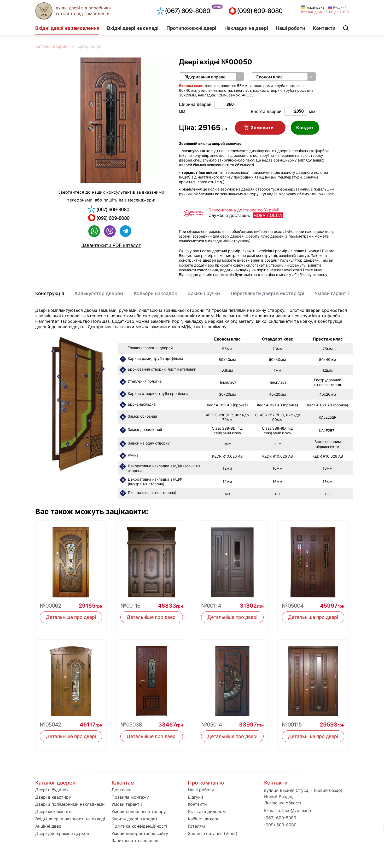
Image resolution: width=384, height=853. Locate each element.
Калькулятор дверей (99, 293)
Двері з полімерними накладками (70, 804)
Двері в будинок (52, 789)
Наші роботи (290, 28)
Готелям (196, 826)
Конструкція (49, 293)
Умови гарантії (332, 293)
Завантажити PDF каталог (111, 245)
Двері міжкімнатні (53, 811)
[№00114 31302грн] (232, 559)
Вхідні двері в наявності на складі (70, 818)
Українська (314, 7)
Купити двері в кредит (135, 818)
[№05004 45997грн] (313, 559)
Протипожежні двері (191, 28)
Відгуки (195, 797)
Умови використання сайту (140, 833)
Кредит (305, 127)
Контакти (324, 28)
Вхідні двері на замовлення (67, 28)
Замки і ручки (204, 293)
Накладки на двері (246, 28)
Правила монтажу (130, 797)
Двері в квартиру (53, 797)
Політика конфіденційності (139, 826)
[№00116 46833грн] (152, 559)
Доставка (121, 789)
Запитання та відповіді (135, 840)
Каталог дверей (51, 46)
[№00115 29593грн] (313, 678)
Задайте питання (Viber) (212, 833)
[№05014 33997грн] (232, 678)
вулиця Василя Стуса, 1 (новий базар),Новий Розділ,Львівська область (304, 796)
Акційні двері (48, 826)
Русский (339, 7)
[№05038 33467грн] (152, 678)
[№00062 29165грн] (71, 559)
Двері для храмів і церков (62, 833)
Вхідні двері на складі (133, 28)
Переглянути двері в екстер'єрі (267, 293)
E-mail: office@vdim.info (288, 810)
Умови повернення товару (139, 811)
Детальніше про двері (71, 617)
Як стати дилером (207, 811)
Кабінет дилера (203, 818)
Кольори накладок (155, 293)
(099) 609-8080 (260, 11)
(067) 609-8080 (187, 11)
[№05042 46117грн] (71, 678)
